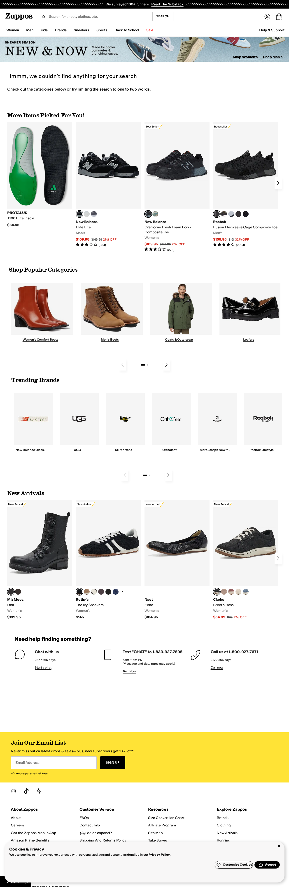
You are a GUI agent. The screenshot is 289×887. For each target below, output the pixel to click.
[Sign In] (267, 16)
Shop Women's (245, 57)
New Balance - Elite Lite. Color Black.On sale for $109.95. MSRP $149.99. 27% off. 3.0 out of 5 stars (108, 184)
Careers (17, 825)
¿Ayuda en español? (95, 833)
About (16, 818)
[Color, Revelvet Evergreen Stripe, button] (108, 591)
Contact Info (89, 825)
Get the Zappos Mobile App (33, 833)
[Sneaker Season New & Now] (144, 49)
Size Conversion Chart (166, 818)
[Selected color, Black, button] (79, 214)
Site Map (155, 833)
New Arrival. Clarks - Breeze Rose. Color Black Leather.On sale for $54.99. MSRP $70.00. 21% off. (245, 559)
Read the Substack (167, 4)
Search (163, 16)
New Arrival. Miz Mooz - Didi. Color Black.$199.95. (39, 559)
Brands (222, 818)
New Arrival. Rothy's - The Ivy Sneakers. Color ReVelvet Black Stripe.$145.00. (108, 559)
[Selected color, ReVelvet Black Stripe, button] (79, 591)
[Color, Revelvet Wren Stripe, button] (86, 591)
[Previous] (122, 365)
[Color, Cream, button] (238, 591)
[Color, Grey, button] (94, 214)
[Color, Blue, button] (86, 214)
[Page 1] (143, 365)
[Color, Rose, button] (231, 591)
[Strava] (39, 791)
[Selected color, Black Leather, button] (216, 591)
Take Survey (158, 840)
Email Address (27, 762)
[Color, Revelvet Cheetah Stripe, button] (94, 591)
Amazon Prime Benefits (30, 840)
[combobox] (95, 16)
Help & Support (271, 30)
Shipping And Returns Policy (102, 840)
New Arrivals (227, 833)
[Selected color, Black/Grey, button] (148, 214)
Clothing (224, 825)
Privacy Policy (159, 855)
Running (223, 840)
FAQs (84, 818)
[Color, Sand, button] (224, 591)
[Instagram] (14, 791)
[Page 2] (147, 365)
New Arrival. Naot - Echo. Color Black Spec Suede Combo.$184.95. (177, 559)
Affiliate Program (162, 825)
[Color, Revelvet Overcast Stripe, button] (115, 591)
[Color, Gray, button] (231, 214)
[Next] (278, 183)
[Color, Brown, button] (224, 214)
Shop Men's (272, 57)
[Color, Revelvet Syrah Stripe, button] (101, 591)
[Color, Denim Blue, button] (245, 591)
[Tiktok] (26, 791)
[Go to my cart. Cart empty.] (279, 16)
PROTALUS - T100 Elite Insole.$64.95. (39, 174)
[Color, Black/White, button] (245, 214)
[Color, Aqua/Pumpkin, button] (155, 214)
